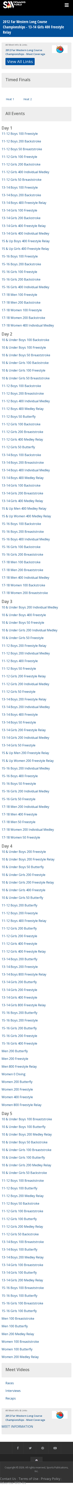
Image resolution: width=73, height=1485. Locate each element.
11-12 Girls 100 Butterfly (19, 1219)
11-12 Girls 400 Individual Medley (25, 172)
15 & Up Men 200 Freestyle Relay (25, 753)
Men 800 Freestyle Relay (19, 1066)
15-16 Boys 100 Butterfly (19, 1295)
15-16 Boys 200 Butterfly (19, 1013)
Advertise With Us (13, 1483)
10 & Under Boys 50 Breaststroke (26, 355)
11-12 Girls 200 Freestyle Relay (24, 676)
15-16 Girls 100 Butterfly (19, 1311)
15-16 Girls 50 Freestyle (18, 799)
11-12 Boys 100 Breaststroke (23, 1180)
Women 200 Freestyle (17, 1089)
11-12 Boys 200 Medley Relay (23, 1196)
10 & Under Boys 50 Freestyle (23, 622)
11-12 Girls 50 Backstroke (20, 1234)
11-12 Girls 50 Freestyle (18, 691)
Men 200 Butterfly (15, 1051)
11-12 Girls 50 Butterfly (18, 447)
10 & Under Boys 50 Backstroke (24, 1142)
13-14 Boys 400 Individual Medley (26, 470)
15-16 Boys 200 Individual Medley (26, 768)
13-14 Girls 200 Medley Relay (22, 1280)
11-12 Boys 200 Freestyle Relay (24, 646)
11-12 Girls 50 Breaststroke (21, 179)
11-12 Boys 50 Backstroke (20, 1203)
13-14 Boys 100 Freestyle (20, 187)
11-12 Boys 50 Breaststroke (22, 149)
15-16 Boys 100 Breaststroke (23, 1288)
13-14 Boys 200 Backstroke (21, 195)
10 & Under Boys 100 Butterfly (24, 1127)
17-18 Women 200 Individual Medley (28, 829)
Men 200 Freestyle (15, 1059)
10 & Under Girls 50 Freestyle (23, 638)
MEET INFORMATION (17, 1426)
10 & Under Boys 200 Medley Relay (27, 1134)
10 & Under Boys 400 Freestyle (24, 615)
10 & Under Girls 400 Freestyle (23, 890)
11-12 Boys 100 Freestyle (20, 133)
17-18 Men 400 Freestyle (19, 814)
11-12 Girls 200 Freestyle (19, 936)
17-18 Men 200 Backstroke (21, 302)
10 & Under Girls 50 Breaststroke (26, 378)
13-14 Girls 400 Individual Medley (25, 233)
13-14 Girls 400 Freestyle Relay (24, 226)
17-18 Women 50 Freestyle (21, 837)
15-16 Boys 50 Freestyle (19, 783)
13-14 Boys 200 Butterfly (19, 959)
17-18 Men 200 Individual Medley (25, 807)
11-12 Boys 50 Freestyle (19, 668)
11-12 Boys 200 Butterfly (19, 905)
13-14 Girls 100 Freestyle (19, 210)
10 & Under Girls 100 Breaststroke (26, 1150)
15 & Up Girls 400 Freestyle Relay (25, 249)
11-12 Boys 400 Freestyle (20, 661)
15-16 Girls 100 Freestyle (19, 272)
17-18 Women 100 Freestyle (22, 310)
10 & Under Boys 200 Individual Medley (30, 607)
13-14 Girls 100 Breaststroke (22, 1265)
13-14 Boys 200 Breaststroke (23, 462)
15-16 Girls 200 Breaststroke (22, 554)
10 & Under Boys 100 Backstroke (25, 340)
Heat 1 (10, 99)
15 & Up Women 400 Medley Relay (26, 516)
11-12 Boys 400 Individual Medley (26, 401)
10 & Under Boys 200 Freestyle (24, 852)
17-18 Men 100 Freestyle (19, 294)
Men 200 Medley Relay (18, 1334)
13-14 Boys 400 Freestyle (20, 714)
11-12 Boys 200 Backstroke (21, 141)
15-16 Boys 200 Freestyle (20, 1020)
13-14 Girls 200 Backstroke (21, 218)
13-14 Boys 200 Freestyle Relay (24, 699)
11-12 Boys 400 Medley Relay (23, 409)
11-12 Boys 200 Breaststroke (23, 393)
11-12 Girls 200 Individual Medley (25, 684)
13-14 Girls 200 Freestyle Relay (24, 730)
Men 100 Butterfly (15, 1326)
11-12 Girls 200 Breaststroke (22, 432)
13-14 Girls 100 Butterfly (19, 1272)
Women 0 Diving (14, 1074)
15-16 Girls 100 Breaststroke (22, 1303)
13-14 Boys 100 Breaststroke (23, 1242)
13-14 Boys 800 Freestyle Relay (24, 974)
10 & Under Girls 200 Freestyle (23, 875)
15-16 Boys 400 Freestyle (20, 776)
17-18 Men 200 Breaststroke (22, 570)
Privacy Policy (50, 1479)
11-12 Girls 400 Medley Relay (22, 439)
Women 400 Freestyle (17, 1097)
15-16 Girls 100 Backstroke (21, 547)
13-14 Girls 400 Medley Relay (22, 501)
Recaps (10, 1398)
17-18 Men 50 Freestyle (18, 822)
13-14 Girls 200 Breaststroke (22, 493)
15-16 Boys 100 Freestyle (20, 256)
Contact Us (8, 1479)
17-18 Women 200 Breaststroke (25, 593)
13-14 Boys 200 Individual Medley (26, 707)
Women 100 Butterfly (17, 1349)
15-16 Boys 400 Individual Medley (26, 539)
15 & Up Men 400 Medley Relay (24, 508)
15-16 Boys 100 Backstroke (21, 524)
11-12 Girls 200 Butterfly (19, 928)
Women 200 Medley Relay (20, 1357)
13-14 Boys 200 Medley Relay (23, 1257)
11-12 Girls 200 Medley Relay (22, 1226)
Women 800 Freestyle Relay (21, 1105)
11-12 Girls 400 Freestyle (19, 943)
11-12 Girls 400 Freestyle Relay (24, 951)
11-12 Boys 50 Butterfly (19, 416)
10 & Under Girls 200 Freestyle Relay (28, 882)
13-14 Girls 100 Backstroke (21, 485)
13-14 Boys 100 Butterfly (19, 1249)
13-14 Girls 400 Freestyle (19, 997)
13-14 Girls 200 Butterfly (19, 982)
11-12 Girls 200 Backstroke (21, 164)
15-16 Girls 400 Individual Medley (25, 287)
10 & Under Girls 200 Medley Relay (26, 1165)
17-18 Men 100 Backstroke (21, 562)
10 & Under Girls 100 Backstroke (25, 363)
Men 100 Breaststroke (18, 1318)
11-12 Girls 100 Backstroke (21, 424)
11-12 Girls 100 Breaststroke (22, 1211)
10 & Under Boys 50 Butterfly (23, 867)
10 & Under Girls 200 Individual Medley (29, 630)
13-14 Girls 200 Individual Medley (25, 737)
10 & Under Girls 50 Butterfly (22, 898)
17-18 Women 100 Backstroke (23, 585)
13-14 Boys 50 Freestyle (19, 722)
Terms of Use (28, 1479)
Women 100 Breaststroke (20, 1341)
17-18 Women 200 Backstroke (23, 318)
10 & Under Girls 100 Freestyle (23, 370)
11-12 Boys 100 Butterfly (19, 1188)
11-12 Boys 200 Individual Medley (26, 653)
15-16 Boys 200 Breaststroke (23, 531)
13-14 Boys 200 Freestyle (20, 967)
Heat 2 (27, 99)
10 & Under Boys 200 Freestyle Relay (28, 859)
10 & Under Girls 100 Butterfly (23, 1157)
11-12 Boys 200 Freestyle (20, 913)
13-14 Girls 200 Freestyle (19, 990)
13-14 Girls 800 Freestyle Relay (24, 1005)
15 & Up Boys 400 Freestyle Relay (26, 241)
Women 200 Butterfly (17, 1082)
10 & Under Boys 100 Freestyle (24, 347)
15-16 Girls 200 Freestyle (19, 1036)
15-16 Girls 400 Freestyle (19, 1043)
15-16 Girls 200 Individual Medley (25, 791)
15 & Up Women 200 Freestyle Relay (28, 761)
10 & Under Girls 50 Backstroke (24, 1173)
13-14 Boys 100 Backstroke (21, 455)
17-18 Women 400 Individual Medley (28, 325)
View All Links (20, 61)
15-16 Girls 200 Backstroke (21, 279)
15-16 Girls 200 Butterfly (19, 1028)
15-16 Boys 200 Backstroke (21, 264)
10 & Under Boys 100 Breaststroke (27, 1119)
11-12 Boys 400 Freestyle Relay (24, 921)
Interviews (13, 1391)
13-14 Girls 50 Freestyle (18, 745)
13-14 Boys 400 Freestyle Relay (24, 203)
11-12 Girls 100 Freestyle (19, 157)
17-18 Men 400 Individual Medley (25, 577)
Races (9, 1383)
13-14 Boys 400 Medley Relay (23, 478)
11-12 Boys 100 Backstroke (21, 386)
